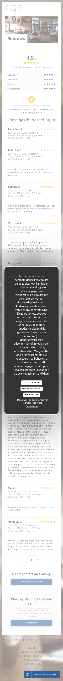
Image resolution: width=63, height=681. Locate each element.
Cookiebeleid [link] (32, 406)
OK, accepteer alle (31, 382)
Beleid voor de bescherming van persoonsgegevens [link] (32, 401)
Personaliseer (31, 394)
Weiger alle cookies (31, 388)
